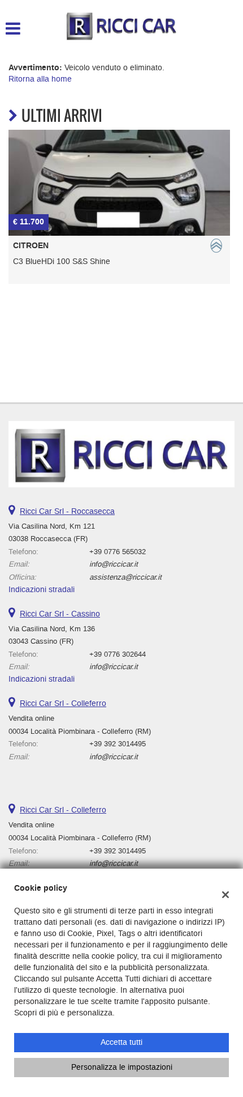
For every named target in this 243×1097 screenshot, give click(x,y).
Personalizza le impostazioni (121, 1067)
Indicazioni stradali (41, 589)
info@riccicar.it (113, 564)
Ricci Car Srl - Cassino (60, 614)
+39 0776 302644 (117, 654)
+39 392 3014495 (117, 744)
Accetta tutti (121, 1042)
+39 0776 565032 (117, 551)
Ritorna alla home (40, 79)
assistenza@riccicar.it (125, 577)
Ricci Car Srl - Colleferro (63, 703)
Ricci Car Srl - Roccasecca (67, 511)
